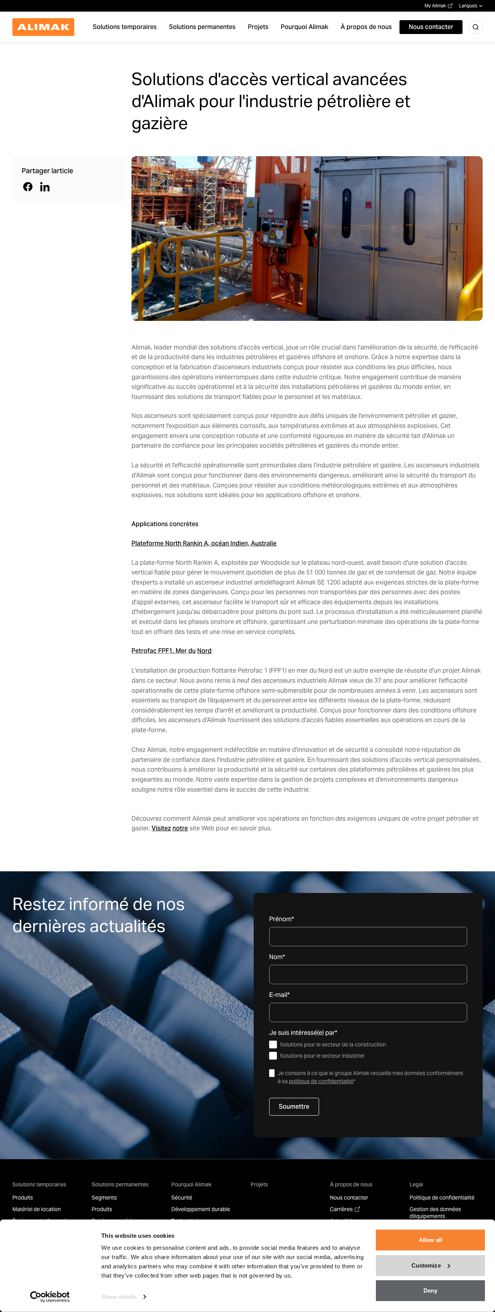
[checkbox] (368, 1050)
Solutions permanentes (120, 1184)
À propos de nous (351, 1184)
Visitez (161, 828)
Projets (259, 1184)
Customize (426, 1265)
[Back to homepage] (43, 27)
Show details (119, 1296)
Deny (430, 1290)
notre (180, 828)
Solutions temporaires (39, 1184)
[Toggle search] (476, 27)
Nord (204, 651)
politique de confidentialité (321, 1081)
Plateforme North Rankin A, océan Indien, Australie (204, 543)
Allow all (430, 1240)
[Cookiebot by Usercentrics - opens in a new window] (50, 1297)
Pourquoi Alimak (191, 1184)
